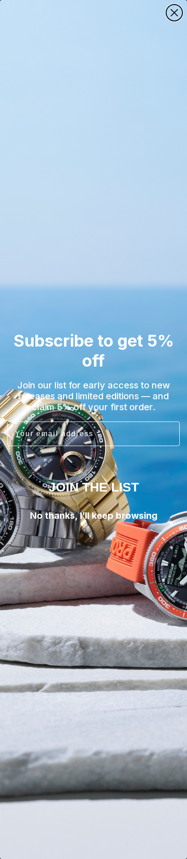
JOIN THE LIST (94, 487)
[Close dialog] (174, 13)
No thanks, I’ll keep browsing (93, 515)
